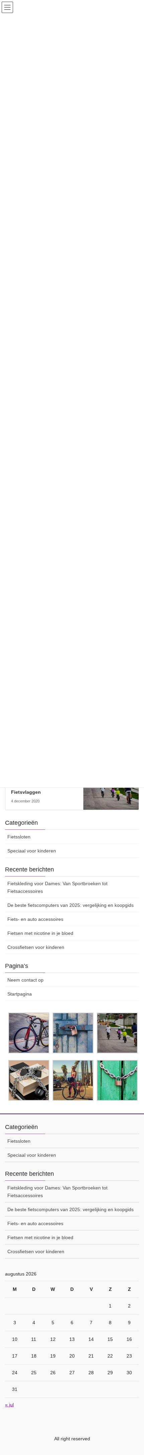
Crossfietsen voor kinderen (35, 947)
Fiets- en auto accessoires (35, 919)
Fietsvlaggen (26, 792)
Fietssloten (18, 836)
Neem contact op (25, 980)
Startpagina (19, 994)
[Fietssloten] (111, 791)
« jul (9, 1404)
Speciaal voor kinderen (31, 850)
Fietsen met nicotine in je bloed (40, 933)
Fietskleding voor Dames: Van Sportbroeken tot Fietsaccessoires (57, 887)
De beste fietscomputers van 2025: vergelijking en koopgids (70, 905)
